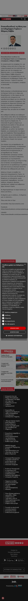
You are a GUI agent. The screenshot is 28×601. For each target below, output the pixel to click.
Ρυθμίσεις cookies (19, 307)
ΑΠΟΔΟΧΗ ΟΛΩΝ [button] (14, 328)
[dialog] (14, 300)
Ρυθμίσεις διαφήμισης (7, 304)
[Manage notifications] (3, 598)
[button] (14, 335)
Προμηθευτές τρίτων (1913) (9, 286)
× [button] (24, 264)
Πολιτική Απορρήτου (7, 309)
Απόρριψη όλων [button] (14, 332)
